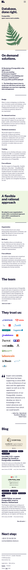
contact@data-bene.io (10, 541)
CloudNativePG (19, 168)
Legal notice (5, 563)
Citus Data (11, 168)
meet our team (6, 303)
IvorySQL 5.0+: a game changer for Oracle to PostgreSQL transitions (11, 458)
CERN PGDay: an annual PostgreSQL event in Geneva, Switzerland (11, 500)
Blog (5, 429)
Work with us (12, 563)
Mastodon (18, 555)
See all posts (21, 521)
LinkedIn (13, 555)
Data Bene (7, 557)
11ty (9, 559)
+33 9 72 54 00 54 (9, 538)
